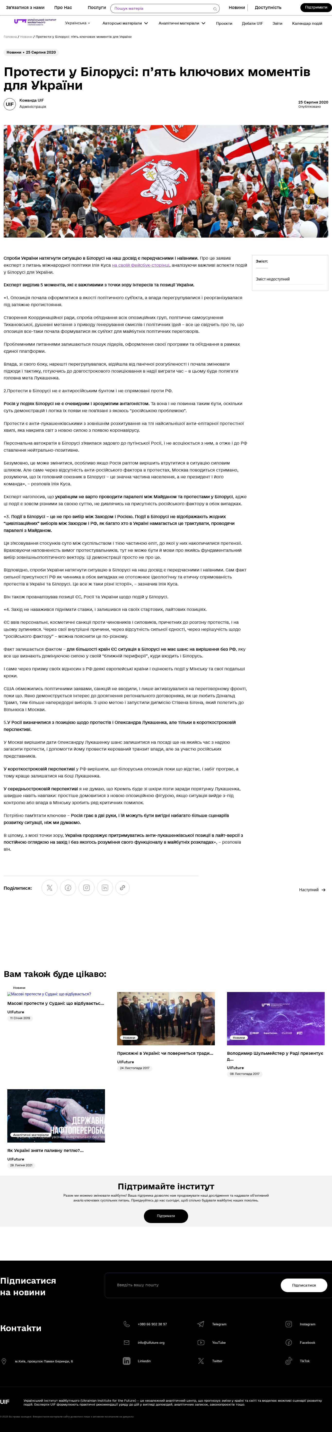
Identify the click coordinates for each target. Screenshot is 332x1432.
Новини (237, 7)
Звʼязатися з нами (25, 7)
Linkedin (144, 1361)
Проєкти (224, 23)
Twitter (217, 1361)
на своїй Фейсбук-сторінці (140, 265)
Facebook (307, 1342)
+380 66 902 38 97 (152, 1324)
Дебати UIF (252, 23)
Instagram (307, 1324)
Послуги (97, 7)
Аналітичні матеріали (179, 23)
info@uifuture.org (151, 1342)
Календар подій (307, 23)
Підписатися (304, 1285)
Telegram (219, 1324)
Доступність (268, 7)
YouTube (219, 1342)
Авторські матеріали (122, 23)
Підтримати (316, 7)
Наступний (309, 890)
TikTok (305, 1361)
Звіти (277, 23)
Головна (10, 37)
